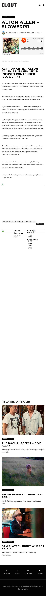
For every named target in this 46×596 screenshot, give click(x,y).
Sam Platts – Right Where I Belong (23, 547)
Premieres (8, 17)
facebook (7, 573)
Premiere (20, 222)
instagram (28, 573)
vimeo (17, 573)
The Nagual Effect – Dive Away (21, 444)
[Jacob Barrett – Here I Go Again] (23, 471)
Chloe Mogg (11, 33)
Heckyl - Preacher (16, 234)
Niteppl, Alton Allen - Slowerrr (21, 61)
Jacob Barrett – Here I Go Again (22, 496)
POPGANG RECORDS (7, 61)
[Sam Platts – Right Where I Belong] (23, 523)
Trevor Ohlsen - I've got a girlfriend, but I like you (29, 239)
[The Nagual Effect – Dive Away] (23, 420)
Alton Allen (8, 222)
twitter (40, 573)
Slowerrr (31, 222)
